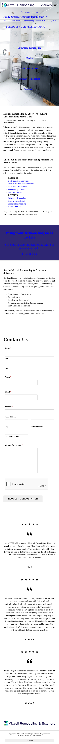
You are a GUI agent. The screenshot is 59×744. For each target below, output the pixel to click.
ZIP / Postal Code (12, 436)
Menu (30, 740)
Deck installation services (18, 181)
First (6, 358)
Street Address (10, 417)
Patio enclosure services (17, 187)
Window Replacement (17, 189)
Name (8, 348)
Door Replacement (15, 192)
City (6, 426)
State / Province (37, 426)
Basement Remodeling (17, 204)
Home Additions (14, 207)
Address (9, 407)
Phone (8, 377)
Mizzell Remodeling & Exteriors (31, 16)
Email (8, 392)
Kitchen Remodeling (16, 201)
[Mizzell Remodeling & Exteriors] (26, 4)
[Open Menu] (55, 5)
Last (6, 368)
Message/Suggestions (14, 445)
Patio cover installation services (21, 184)
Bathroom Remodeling (17, 198)
